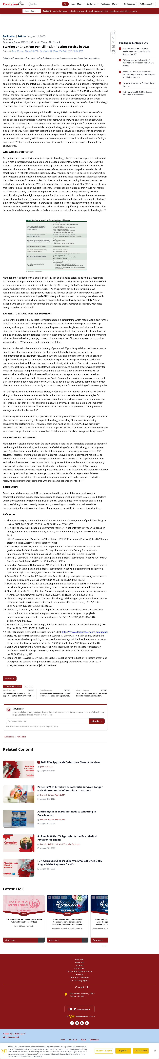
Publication (105, 4)
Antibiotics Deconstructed (78, 11)
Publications (9, 737)
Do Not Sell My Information (79, 971)
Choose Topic (29, 11)
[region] (79, 1051)
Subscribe (95, 721)
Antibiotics (21, 737)
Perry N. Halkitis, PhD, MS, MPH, (53, 844)
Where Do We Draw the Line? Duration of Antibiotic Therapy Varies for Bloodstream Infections (90, 694)
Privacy (79, 974)
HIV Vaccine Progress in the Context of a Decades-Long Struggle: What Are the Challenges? (18, 694)
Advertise (79, 962)
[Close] (155, 1051)
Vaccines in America (60, 11)
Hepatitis (133, 11)
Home (62, 1040)
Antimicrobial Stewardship (119, 11)
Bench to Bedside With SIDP (98, 11)
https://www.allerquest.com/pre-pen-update (85, 631)
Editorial (79, 965)
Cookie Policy (36, 1056)
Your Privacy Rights (80, 980)
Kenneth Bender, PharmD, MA (52, 795)
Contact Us (79, 968)
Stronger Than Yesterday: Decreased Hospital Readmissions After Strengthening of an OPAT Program (55, 694)
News (73, 4)
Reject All (123, 1051)
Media (79, 4)
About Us (79, 959)
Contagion (8, 39)
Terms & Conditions (79, 977)
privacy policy (53, 726)
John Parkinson (46, 767)
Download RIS (10, 678)
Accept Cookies (141, 1051)
